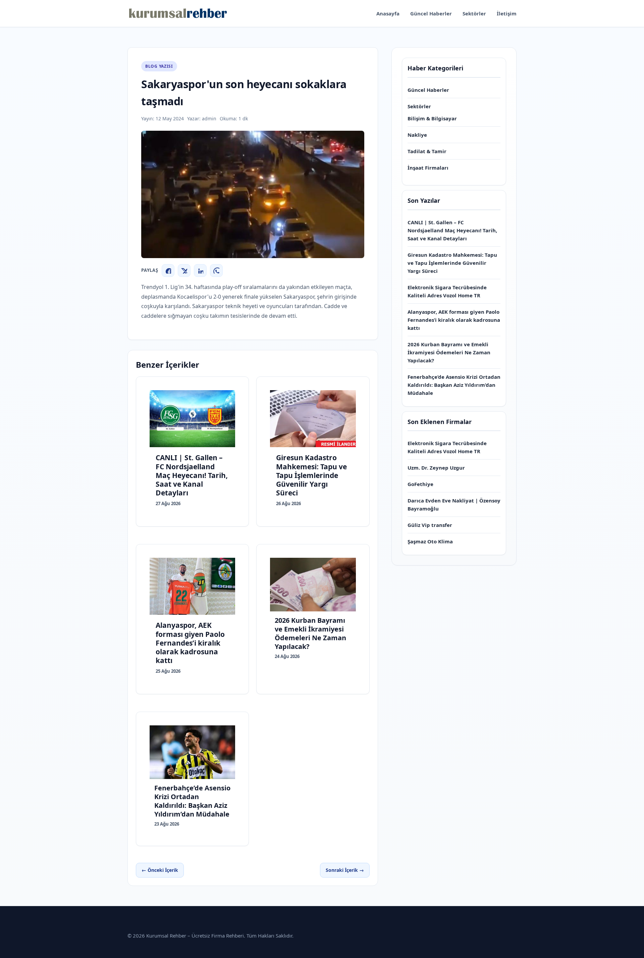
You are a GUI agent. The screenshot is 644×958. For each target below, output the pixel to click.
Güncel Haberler (431, 13)
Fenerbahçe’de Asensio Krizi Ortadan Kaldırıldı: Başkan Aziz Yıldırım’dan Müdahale (454, 384)
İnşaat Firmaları (428, 167)
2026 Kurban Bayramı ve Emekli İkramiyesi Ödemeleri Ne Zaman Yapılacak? (449, 352)
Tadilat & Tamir (427, 151)
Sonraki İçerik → (345, 870)
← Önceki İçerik (160, 870)
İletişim (507, 13)
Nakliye (417, 134)
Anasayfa (387, 13)
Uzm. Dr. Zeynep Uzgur (436, 467)
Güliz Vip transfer (430, 525)
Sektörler (474, 13)
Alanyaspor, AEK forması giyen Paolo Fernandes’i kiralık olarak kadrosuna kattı (454, 319)
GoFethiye (420, 484)
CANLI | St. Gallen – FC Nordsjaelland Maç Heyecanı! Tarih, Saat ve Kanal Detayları (452, 230)
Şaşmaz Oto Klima (430, 541)
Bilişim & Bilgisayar (432, 118)
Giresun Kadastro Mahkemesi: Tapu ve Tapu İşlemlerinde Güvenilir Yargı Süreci (452, 262)
